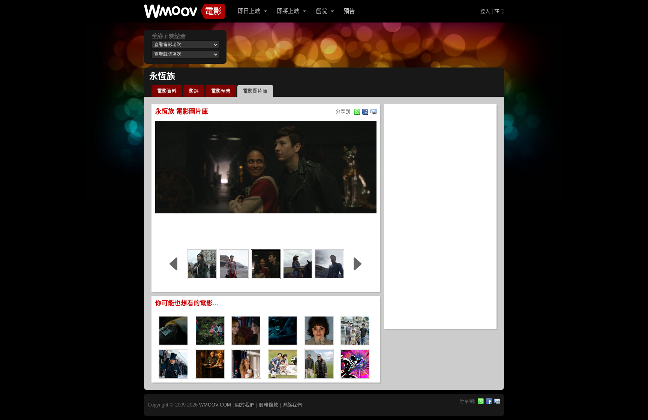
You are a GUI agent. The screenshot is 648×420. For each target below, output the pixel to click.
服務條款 (268, 405)
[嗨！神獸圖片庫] (355, 343)
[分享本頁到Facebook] (365, 112)
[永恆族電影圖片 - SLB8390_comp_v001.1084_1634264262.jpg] (265, 264)
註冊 (499, 11)
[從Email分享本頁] (373, 112)
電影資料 (167, 91)
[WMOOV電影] (184, 11)
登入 (485, 11)
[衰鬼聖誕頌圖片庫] (173, 376)
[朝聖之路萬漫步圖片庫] (210, 343)
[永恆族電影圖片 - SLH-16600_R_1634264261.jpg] (234, 264)
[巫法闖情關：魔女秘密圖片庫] (246, 343)
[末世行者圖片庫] (319, 376)
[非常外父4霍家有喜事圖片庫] (210, 376)
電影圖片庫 (255, 91)
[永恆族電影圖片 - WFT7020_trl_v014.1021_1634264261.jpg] (202, 264)
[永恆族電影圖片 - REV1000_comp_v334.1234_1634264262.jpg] (297, 264)
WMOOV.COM (215, 405)
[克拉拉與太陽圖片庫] (319, 343)
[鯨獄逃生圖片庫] (282, 343)
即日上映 (249, 11)
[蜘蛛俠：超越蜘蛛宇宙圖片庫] (355, 376)
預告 (349, 11)
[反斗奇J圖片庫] (246, 376)
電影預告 (221, 91)
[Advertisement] (265, 230)
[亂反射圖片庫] (282, 376)
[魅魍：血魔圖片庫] (173, 343)
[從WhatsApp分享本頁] (357, 112)
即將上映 (288, 11)
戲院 (321, 11)
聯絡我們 (292, 405)
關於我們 (245, 405)
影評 (194, 91)
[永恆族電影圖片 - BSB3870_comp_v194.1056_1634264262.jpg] (329, 264)
